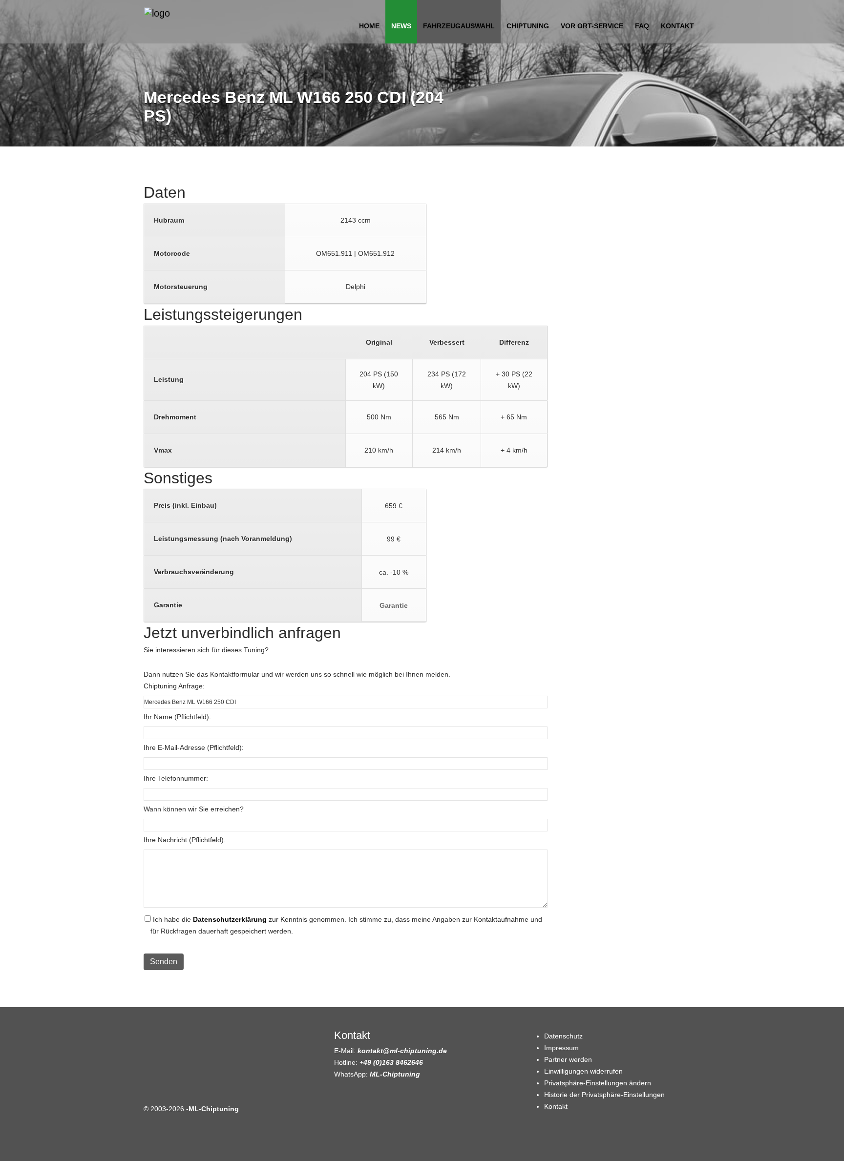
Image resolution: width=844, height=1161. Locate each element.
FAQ (642, 26)
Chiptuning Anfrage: (174, 686)
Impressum (561, 1048)
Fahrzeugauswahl (459, 26)
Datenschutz (563, 1036)
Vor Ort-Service (592, 26)
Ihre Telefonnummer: (176, 778)
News (401, 26)
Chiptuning (527, 26)
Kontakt (677, 26)
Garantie (394, 605)
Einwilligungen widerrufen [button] (583, 1071)
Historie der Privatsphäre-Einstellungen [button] (604, 1095)
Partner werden (568, 1059)
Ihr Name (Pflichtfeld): (177, 717)
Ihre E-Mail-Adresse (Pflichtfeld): (194, 747)
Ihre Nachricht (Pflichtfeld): (185, 840)
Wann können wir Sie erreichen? (194, 809)
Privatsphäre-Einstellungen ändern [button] (597, 1083)
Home (369, 26)
